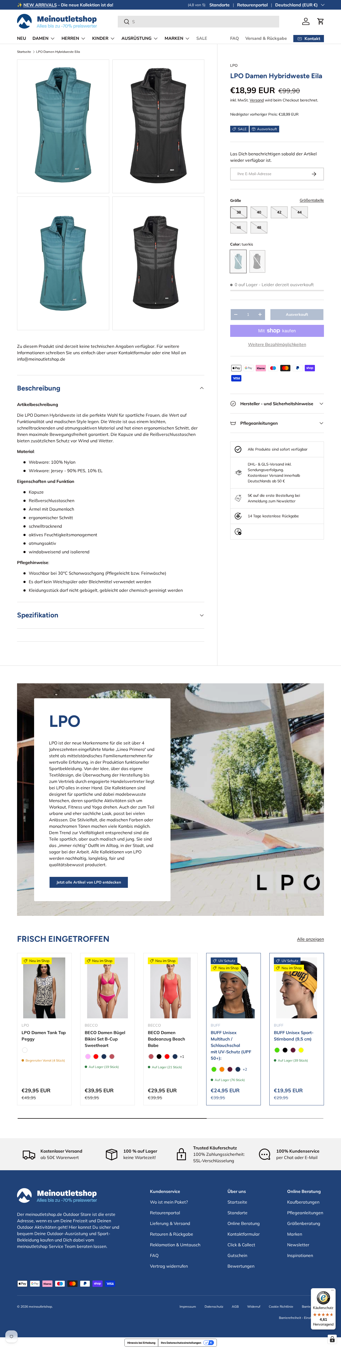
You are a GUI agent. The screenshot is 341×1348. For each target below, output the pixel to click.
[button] (321, 21)
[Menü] (332, 1291)
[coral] (112, 1056)
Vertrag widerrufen (169, 1266)
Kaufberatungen (303, 1202)
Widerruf (253, 1306)
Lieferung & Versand (170, 1223)
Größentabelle (312, 200)
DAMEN (40, 38)
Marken (294, 1234)
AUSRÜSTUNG (136, 38)
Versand (257, 100)
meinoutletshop (40, 1306)
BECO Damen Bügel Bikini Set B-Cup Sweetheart (105, 1039)
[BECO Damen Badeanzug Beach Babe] (170, 987)
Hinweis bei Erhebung (141, 1342)
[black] (159, 1056)
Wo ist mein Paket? (169, 1202)
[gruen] (214, 1069)
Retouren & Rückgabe (171, 1234)
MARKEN (174, 38)
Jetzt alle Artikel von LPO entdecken (88, 882)
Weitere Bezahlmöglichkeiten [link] (277, 344)
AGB (235, 1306)
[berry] (230, 1069)
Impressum (188, 1306)
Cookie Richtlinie (281, 1306)
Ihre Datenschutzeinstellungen (181, 1342)
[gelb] (301, 1050)
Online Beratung (244, 1223)
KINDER (100, 38)
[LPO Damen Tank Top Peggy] (44, 987)
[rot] (96, 1056)
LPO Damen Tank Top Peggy (44, 1036)
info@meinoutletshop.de (41, 359)
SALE (201, 38)
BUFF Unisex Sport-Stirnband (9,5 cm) (294, 1036)
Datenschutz (214, 1306)
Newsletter (298, 1244)
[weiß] (24, 1050)
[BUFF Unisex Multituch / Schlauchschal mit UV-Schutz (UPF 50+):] (233, 987)
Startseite (24, 51)
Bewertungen (241, 1266)
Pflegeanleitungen (305, 1212)
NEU (21, 38)
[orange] (222, 1069)
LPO (234, 65)
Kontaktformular (135, 352)
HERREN (70, 38)
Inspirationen (300, 1255)
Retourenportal (252, 4)
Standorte (219, 4)
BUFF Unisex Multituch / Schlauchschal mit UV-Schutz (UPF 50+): (231, 1045)
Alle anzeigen (310, 939)
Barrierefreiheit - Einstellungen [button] (301, 1318)
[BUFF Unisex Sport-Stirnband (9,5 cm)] (296, 987)
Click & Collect (241, 1244)
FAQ (234, 38)
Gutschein (237, 1255)
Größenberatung (303, 1223)
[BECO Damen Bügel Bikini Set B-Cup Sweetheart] (107, 987)
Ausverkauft (297, 314)
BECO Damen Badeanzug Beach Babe (166, 1039)
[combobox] (198, 21)
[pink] (88, 1056)
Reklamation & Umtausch (175, 1244)
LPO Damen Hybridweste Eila (58, 51)
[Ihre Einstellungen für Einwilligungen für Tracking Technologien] (332, 1339)
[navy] (104, 1056)
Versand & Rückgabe (266, 38)
